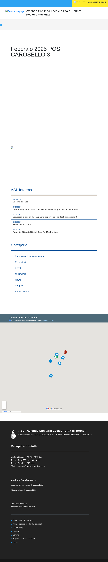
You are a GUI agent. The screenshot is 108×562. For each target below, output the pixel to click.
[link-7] (32, 163)
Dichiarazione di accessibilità (23, 490)
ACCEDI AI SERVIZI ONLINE (96, 2)
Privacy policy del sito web (23, 520)
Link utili (16, 531)
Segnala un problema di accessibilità (27, 485)
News (18, 280)
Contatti (16, 535)
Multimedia (20, 274)
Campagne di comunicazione (29, 256)
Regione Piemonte (38, 14)
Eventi (18, 268)
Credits (15, 542)
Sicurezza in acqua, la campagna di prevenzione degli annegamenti (45, 217)
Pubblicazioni (22, 291)
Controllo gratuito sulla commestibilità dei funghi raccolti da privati (45, 209)
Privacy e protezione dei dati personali (27, 524)
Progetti (19, 285)
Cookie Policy (18, 527)
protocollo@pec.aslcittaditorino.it (30, 466)
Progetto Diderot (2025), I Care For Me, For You (35, 232)
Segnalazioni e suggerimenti (24, 538)
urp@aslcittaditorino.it (26, 480)
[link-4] (14, 11)
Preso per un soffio (22, 224)
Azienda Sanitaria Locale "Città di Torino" (53, 11)
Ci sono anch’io (20, 202)
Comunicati (20, 262)
